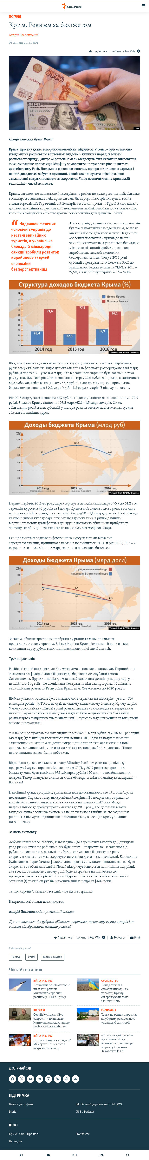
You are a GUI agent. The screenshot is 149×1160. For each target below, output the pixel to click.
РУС (101, 1155)
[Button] (98, 51)
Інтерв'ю (39, 1010)
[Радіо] (21, 1155)
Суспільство (109, 980)
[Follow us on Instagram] (48, 1079)
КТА (74, 1155)
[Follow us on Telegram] (39, 1079)
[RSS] (57, 1079)
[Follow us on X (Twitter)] (21, 1079)
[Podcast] (66, 1079)
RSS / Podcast (85, 1111)
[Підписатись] (75, 1079)
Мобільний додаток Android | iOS (99, 1104)
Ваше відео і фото (21, 1104)
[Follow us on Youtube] (30, 1079)
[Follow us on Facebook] (12, 1079)
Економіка (108, 1010)
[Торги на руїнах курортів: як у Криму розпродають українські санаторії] (88, 1014)
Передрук (16, 1141)
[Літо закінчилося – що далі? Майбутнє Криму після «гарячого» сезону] (20, 1040)
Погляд (15, 17)
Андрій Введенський (23, 35)
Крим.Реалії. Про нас (23, 1134)
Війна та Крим (43, 980)
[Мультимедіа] (48, 1155)
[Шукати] (128, 1155)
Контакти (83, 1134)
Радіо (12, 1111)
